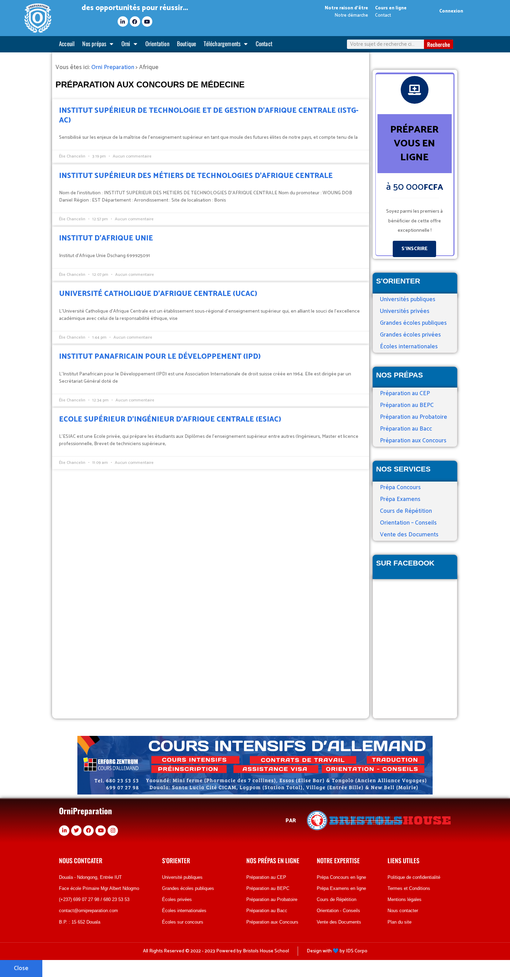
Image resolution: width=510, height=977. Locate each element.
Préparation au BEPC (407, 405)
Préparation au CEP (405, 393)
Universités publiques (407, 299)
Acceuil (67, 44)
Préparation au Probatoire (413, 417)
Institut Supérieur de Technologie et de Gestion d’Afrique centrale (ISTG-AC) (208, 115)
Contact (264, 44)
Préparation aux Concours (413, 440)
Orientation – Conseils (408, 523)
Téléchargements (222, 44)
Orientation (157, 44)
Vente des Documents (409, 535)
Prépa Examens (400, 499)
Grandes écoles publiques (413, 323)
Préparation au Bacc (406, 429)
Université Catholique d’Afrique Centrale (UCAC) (158, 294)
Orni (125, 44)
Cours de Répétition (406, 511)
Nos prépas (94, 44)
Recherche (438, 44)
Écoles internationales (409, 346)
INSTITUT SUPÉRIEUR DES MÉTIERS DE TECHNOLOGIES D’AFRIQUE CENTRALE (196, 176)
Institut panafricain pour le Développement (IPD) (160, 357)
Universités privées (405, 311)
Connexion (451, 11)
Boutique (186, 44)
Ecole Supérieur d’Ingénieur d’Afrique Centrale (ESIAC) (170, 419)
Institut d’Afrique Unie (106, 238)
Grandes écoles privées (410, 335)
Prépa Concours (400, 487)
